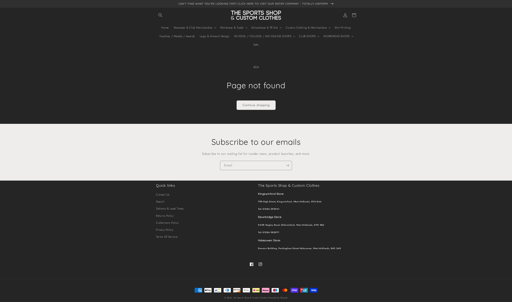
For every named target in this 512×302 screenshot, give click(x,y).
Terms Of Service (167, 237)
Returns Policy (165, 216)
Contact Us (163, 195)
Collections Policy (167, 223)
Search (160, 202)
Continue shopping (256, 105)
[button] (160, 15)
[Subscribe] (287, 165)
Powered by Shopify (278, 297)
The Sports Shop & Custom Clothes (250, 297)
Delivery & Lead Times (170, 209)
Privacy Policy (164, 230)
